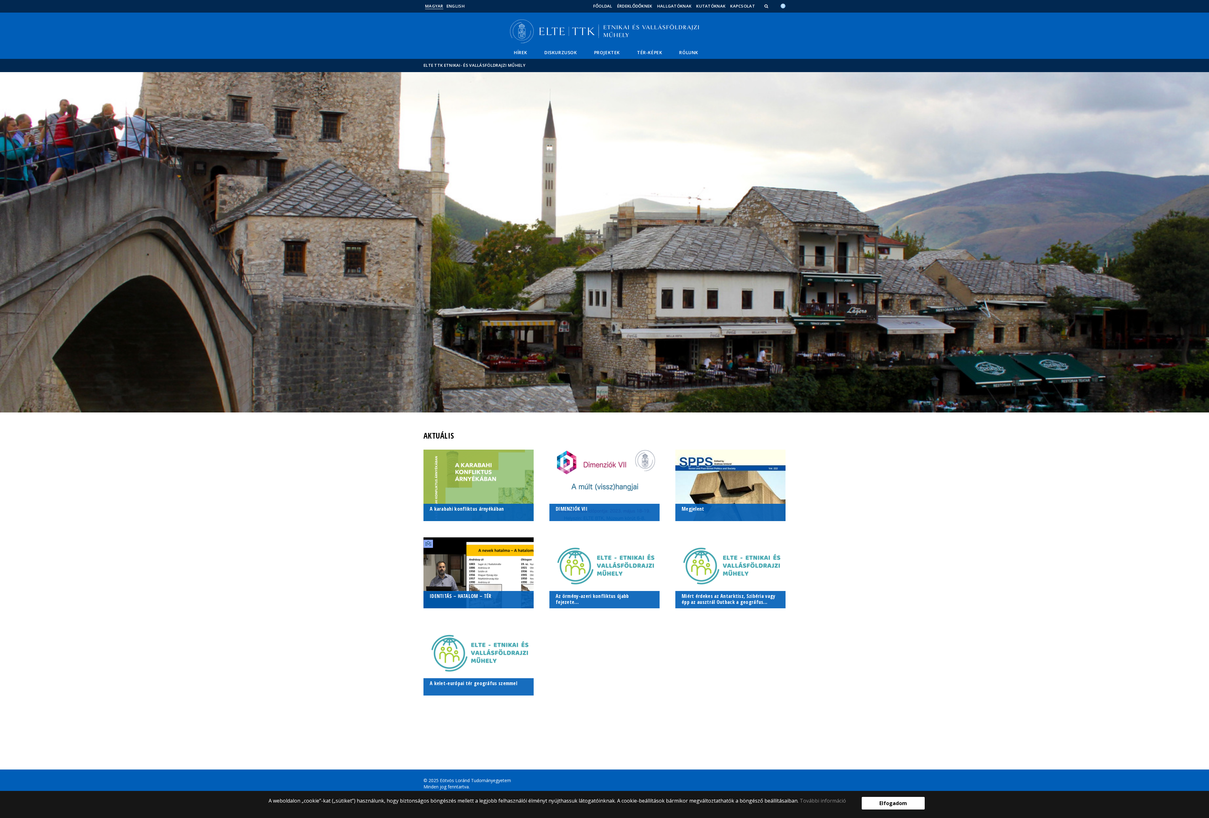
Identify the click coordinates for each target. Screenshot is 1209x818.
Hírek (520, 52)
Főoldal (602, 6)
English (455, 6)
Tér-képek (649, 52)
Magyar (434, 6)
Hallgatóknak (674, 6)
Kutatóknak (710, 6)
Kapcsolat (742, 6)
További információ (823, 800)
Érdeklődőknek (634, 6)
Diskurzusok (560, 52)
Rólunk (688, 52)
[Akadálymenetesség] (783, 5)
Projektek (607, 52)
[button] (766, 6)
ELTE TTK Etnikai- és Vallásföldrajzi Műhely (474, 65)
